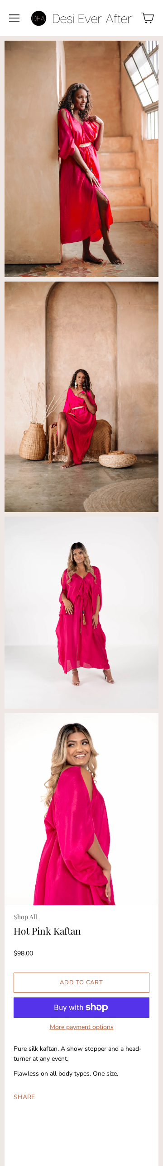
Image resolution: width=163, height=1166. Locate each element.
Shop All (25, 916)
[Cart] (147, 18)
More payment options (82, 1027)
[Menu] (14, 18)
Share (24, 1097)
